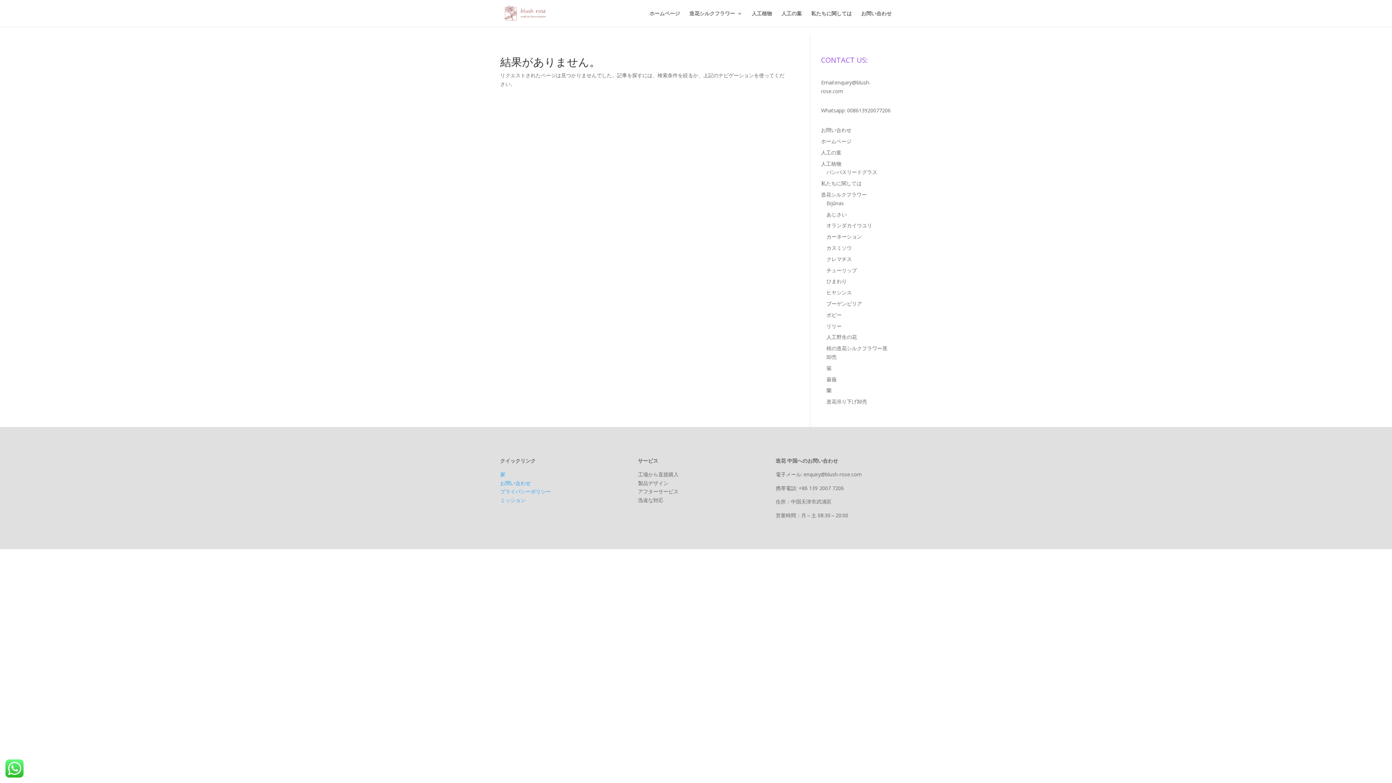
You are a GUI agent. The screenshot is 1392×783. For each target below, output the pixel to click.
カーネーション (844, 236)
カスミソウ (839, 247)
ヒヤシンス (839, 292)
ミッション (513, 500)
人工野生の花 (841, 337)
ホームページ (665, 14)
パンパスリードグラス (851, 172)
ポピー (834, 314)
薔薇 (831, 379)
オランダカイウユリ (849, 225)
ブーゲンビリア (844, 303)
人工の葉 (792, 14)
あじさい (836, 214)
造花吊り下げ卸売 (846, 401)
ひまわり (836, 281)
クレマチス (839, 259)
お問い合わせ (876, 14)
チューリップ (841, 270)
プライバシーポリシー (525, 491)
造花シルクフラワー (712, 14)
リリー (834, 326)
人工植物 (762, 14)
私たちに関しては (831, 14)
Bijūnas (835, 203)
